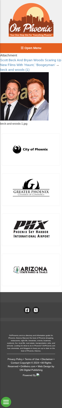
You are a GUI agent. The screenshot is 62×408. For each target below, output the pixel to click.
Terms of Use (32, 359)
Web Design (44, 366)
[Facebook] (27, 310)
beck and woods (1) (14, 69)
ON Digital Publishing (31, 370)
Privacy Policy (15, 359)
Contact (15, 362)
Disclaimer (47, 359)
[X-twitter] (35, 310)
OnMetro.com (27, 366)
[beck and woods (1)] (24, 119)
